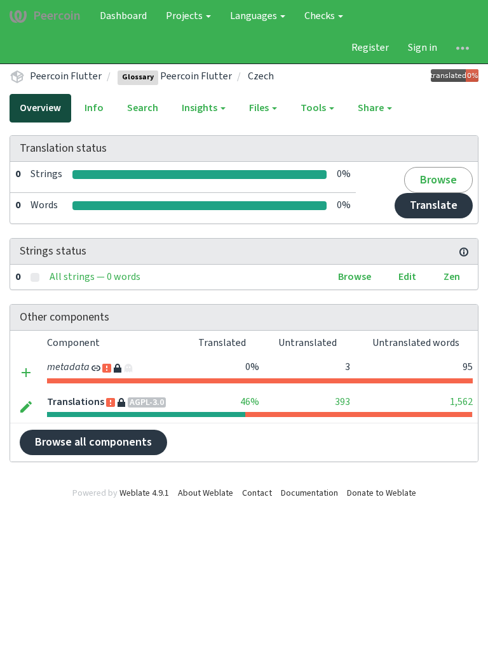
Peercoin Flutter (66, 76)
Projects (185, 16)
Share (372, 108)
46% (249, 402)
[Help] (462, 47)
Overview (40, 108)
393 (342, 402)
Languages (254, 16)
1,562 (461, 402)
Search (142, 108)
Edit (407, 277)
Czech (261, 76)
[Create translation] (26, 372)
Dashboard (123, 16)
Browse (438, 180)
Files (260, 108)
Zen (452, 277)
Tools (314, 108)
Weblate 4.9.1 (144, 493)
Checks (320, 16)
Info (94, 108)
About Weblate (205, 493)
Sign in (422, 48)
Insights (200, 108)
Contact (257, 493)
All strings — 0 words (95, 277)
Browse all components (93, 442)
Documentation (309, 493)
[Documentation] (463, 251)
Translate (434, 205)
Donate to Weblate (381, 493)
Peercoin (57, 16)
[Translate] (26, 406)
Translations (75, 402)
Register (370, 48)
